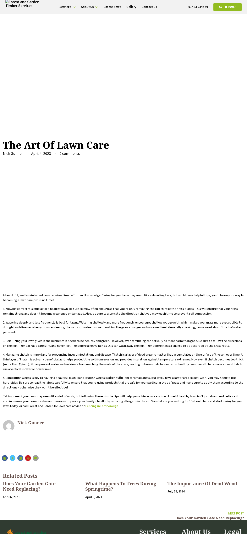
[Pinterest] (28, 458)
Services (65, 7)
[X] (12, 458)
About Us (87, 7)
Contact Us (149, 7)
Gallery (131, 7)
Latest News (112, 7)
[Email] (36, 458)
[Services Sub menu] (74, 7)
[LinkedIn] (20, 458)
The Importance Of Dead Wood (202, 483)
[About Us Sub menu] (96, 7)
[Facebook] (5, 458)
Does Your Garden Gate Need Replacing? (29, 486)
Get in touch (227, 7)
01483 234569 (198, 7)
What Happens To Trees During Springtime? (120, 486)
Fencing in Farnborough (101, 406)
